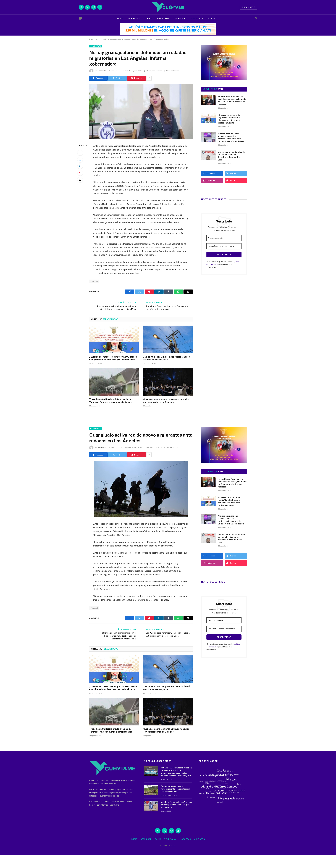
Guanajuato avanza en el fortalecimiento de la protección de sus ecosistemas (175, 789)
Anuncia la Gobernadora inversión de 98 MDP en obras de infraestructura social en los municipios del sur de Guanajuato (176, 772)
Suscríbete (248, 7)
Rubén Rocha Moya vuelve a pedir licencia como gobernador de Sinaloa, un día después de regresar (232, 100)
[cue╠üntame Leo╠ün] (221, 462)
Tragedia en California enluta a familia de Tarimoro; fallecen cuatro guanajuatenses (110, 400)
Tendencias (180, 18)
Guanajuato (95, 46)
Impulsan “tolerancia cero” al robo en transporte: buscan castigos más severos (176, 804)
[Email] (80, 179)
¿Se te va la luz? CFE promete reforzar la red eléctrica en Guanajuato (166, 358)
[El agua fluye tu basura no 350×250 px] (224, 76)
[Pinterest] (80, 173)
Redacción (102, 71)
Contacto (213, 18)
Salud (148, 18)
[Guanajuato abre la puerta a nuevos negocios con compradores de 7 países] (168, 382)
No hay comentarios (154, 71)
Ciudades (133, 18)
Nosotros (197, 18)
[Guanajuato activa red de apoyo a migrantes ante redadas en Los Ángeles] (141, 516)
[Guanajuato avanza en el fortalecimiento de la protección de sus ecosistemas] (151, 790)
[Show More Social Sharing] (149, 78)
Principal (94, 281)
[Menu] (80, 18)
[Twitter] (80, 159)
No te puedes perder (213, 199)
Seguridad (163, 18)
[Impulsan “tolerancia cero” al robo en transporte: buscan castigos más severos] (151, 806)
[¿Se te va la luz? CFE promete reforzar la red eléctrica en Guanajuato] (168, 339)
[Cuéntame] (168, 7)
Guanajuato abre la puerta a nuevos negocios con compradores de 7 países (166, 400)
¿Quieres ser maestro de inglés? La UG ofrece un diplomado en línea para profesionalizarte (113, 358)
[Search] (255, 18)
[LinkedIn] (80, 166)
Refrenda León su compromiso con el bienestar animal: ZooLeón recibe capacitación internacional (118, 636)
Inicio (120, 18)
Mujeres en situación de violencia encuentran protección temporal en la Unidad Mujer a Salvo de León (231, 137)
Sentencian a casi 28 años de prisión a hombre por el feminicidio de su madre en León (231, 156)
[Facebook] (80, 153)
